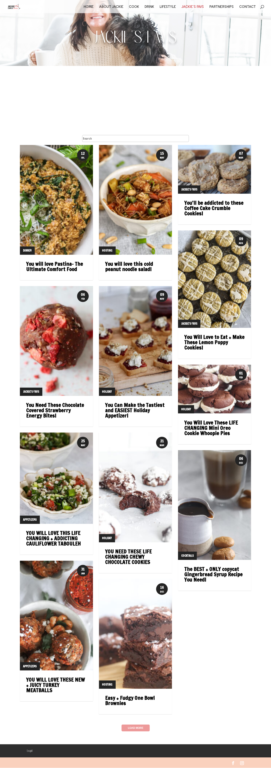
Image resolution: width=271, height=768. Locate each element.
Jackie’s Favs (192, 7)
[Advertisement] (135, 97)
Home (89, 7)
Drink (149, 7)
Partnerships (221, 7)
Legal (29, 751)
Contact (247, 7)
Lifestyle (168, 7)
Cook (134, 7)
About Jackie (111, 7)
